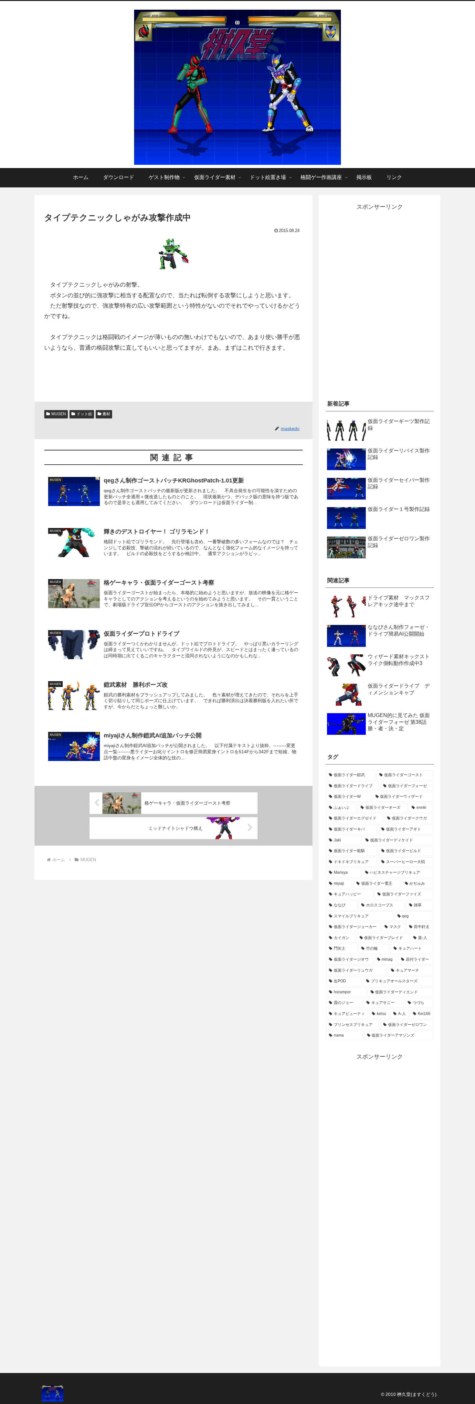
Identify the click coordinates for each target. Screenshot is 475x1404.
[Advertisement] (379, 341)
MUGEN (58, 414)
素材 (106, 414)
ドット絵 (84, 414)
